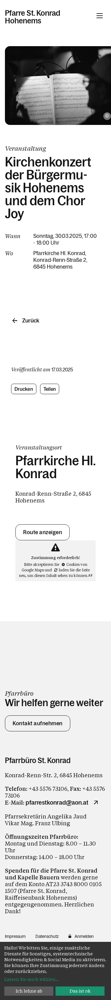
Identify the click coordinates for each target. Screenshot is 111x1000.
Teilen (49, 389)
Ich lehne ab (29, 991)
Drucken (23, 389)
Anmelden (84, 936)
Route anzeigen (42, 532)
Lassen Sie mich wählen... (31, 979)
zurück (30, 321)
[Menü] (99, 15)
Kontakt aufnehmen (38, 723)
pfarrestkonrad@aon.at (57, 802)
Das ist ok (80, 991)
